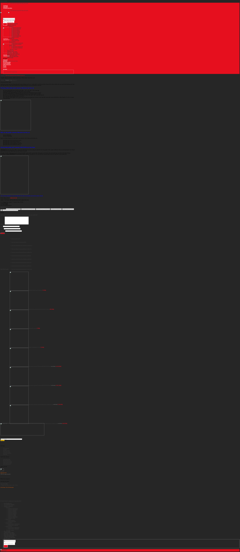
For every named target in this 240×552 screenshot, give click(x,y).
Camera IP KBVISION (12, 509)
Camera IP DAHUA (12, 511)
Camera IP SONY (15, 37)
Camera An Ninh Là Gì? (15, 238)
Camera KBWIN (11, 520)
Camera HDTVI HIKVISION (14, 524)
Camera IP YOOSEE (12, 512)
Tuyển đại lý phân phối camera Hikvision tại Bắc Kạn (21, 265)
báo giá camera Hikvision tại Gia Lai (28, 209)
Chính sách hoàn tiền (7, 464)
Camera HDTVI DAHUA (16, 44)
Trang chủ (5, 59)
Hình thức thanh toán (7, 460)
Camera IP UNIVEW (12, 513)
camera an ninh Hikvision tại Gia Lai (43, 209)
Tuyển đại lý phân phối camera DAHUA (18, 242)
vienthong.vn (14, 80)
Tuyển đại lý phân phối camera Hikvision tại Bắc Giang (21, 269)
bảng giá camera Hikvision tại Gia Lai (13, 209)
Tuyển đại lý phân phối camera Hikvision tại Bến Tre (21, 255)
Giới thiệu (5, 61)
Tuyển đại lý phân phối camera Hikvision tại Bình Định (21, 252)
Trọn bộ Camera (6, 63)
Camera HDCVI (9, 526)
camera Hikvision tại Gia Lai (56, 209)
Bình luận (2, 224)
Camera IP (8, 507)
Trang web (2, 231)
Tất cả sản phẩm (7, 62)
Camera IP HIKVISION (13, 508)
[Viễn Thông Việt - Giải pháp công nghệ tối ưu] (8, 12)
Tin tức (4, 65)
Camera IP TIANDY (12, 514)
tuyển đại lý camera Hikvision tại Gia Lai (10, 210)
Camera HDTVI (9, 522)
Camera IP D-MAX (12, 515)
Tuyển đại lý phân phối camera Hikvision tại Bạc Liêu (21, 262)
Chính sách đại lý (7, 64)
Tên (1, 226)
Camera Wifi (8, 519)
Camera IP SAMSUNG (13, 517)
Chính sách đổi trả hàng (7, 462)
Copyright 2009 (17, 501)
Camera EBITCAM (12, 521)
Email (2, 228)
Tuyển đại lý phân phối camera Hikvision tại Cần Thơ (21, 248)
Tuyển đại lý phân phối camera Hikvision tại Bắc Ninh (21, 259)
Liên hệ (4, 67)
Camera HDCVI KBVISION (13, 527)
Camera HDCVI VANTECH (16, 47)
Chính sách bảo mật (6, 459)
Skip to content (3, 1)
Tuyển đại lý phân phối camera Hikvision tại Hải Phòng (21, 245)
